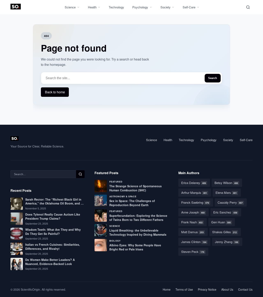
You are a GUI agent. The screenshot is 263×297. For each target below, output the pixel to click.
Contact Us (245, 289)
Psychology (140, 7)
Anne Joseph (193, 212)
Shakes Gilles (224, 232)
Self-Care (189, 7)
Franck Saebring (195, 202)
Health (92, 7)
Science (70, 7)
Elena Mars (226, 192)
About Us (227, 289)
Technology (116, 7)
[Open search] (248, 7)
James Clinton (193, 242)
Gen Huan (221, 222)
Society (165, 7)
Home (167, 289)
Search (212, 78)
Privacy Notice (207, 289)
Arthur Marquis (194, 192)
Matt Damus (192, 232)
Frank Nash (192, 222)
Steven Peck (192, 251)
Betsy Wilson (226, 182)
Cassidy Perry (230, 202)
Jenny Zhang (226, 242)
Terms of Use (184, 289)
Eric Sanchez (225, 212)
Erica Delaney (193, 182)
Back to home (55, 92)
